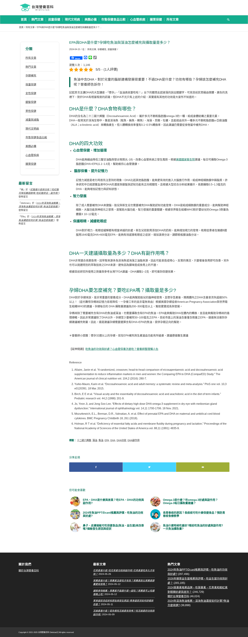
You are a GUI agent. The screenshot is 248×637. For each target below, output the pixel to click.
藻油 (94, 440)
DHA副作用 (134, 440)
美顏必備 (30, 146)
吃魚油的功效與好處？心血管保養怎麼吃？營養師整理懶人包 (121, 349)
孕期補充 (102, 49)
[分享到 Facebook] (96, 467)
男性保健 (30, 111)
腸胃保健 (30, 163)
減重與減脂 (32, 119)
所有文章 (91, 49)
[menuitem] (24, 19)
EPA (107, 440)
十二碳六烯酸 (84, 440)
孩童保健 (112, 49)
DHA (112, 440)
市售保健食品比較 (36, 137)
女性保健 (30, 93)
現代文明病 (32, 128)
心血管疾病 (32, 155)
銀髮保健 (30, 102)
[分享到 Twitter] (149, 467)
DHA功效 (121, 440)
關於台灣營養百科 (29, 570)
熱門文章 (30, 66)
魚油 (101, 440)
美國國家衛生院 (185, 159)
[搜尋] (227, 19)
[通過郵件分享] (202, 467)
